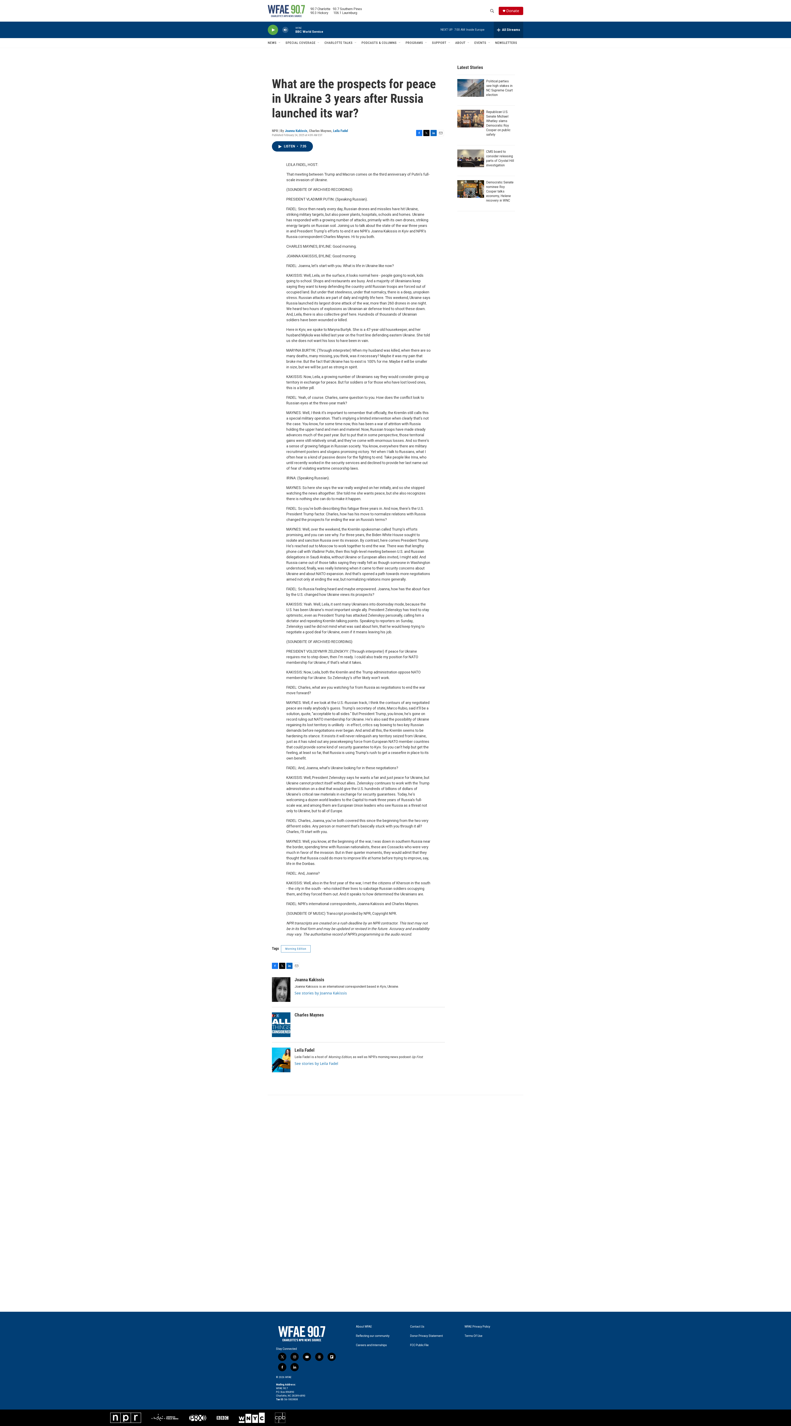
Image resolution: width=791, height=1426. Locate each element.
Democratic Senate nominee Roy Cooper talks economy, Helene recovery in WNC (500, 191)
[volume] (285, 30)
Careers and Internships (371, 1345)
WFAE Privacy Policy (477, 1326)
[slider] (292, 30)
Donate (512, 11)
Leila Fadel (340, 131)
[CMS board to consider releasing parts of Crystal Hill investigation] (470, 158)
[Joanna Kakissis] (281, 989)
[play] (273, 30)
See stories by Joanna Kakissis (321, 993)
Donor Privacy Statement (426, 1335)
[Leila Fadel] (281, 1060)
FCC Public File (419, 1345)
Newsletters (506, 42)
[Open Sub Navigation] (279, 42)
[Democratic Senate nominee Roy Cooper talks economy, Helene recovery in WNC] (470, 189)
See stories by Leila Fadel (316, 1063)
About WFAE (364, 1326)
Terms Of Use (473, 1335)
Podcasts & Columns (379, 42)
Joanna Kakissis (296, 131)
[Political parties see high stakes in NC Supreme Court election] (470, 88)
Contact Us (417, 1326)
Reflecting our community (373, 1335)
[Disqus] (395, 1150)
